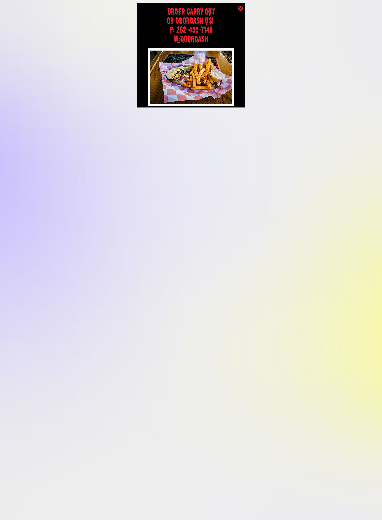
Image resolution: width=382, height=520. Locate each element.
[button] (240, 8)
